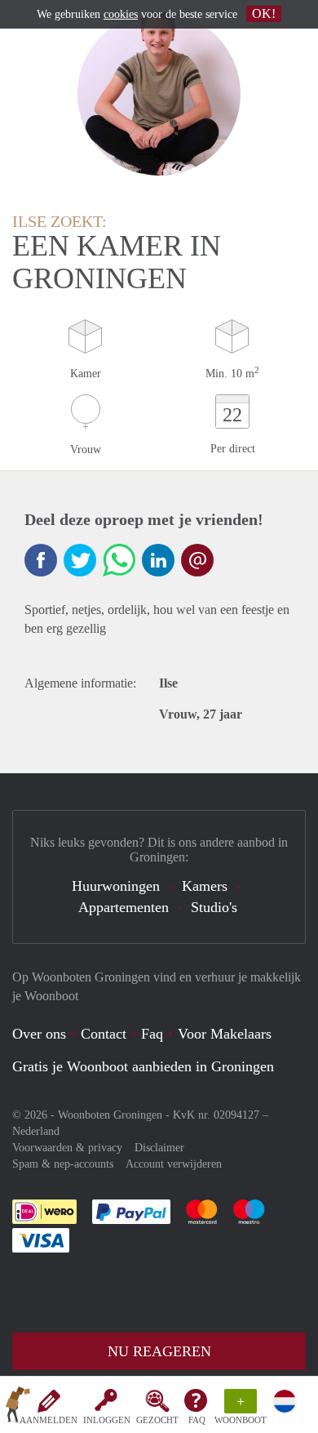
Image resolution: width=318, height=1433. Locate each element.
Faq (152, 1034)
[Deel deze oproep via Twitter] (80, 560)
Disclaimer (159, 1148)
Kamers (204, 886)
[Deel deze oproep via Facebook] (40, 560)
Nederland (36, 1131)
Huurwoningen (116, 886)
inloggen (106, 1420)
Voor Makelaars (225, 1034)
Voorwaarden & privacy (67, 1148)
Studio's (214, 907)
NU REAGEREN (159, 1351)
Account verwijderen (174, 1164)
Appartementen (123, 907)
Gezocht (157, 1420)
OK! (264, 13)
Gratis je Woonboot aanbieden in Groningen (143, 1066)
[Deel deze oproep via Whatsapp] (119, 560)
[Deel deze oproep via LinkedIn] (158, 560)
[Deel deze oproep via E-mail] (197, 560)
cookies (121, 14)
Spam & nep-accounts (62, 1164)
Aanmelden (48, 1420)
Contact (103, 1034)
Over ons (39, 1034)
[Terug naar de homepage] (18, 1407)
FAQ (196, 1420)
